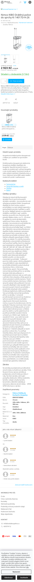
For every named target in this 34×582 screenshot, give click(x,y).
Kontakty (4, 501)
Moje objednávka (7, 514)
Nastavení (16, 572)
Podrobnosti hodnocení (26, 22)
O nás (3, 496)
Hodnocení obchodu (8, 512)
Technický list (10, 184)
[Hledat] (20, 2)
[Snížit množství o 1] (7, 82)
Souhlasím (24, 578)
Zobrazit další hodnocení (23, 485)
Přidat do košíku (17, 81)
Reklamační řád (6, 509)
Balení (8, 190)
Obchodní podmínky (8, 504)
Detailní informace (7, 94)
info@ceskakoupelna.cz (11, 524)
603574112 (7, 526)
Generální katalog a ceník (14, 186)
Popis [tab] (4, 148)
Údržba (8, 188)
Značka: (8, 25)
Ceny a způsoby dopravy (9, 499)
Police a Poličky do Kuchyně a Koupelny (20, 394)
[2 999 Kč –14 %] (9, 118)
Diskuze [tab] (10, 148)
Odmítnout (8, 578)
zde (27, 567)
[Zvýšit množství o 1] (7, 80)
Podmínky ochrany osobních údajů (13, 507)
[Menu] (30, 2)
